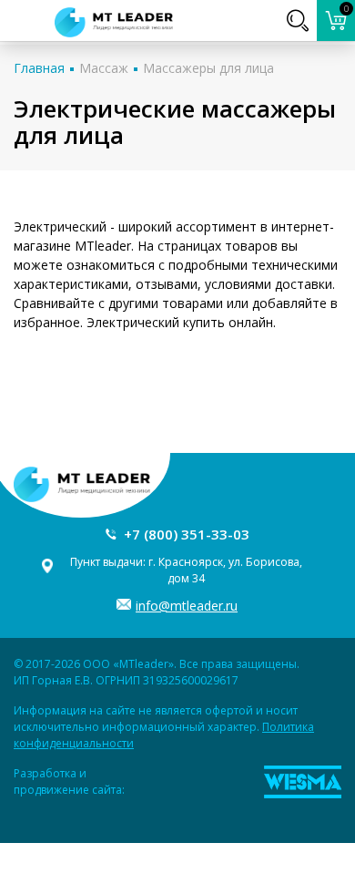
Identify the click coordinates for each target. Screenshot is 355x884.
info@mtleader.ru (187, 605)
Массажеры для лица (208, 68)
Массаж (103, 68)
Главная (39, 68)
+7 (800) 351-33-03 (186, 534)
